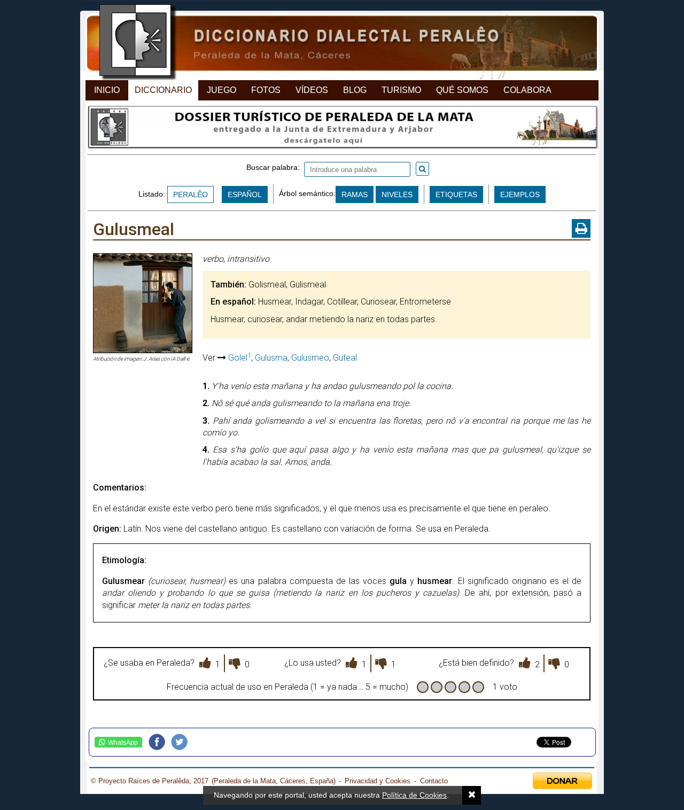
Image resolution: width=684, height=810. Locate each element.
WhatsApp (123, 742)
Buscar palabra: (275, 167)
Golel (239, 358)
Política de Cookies (414, 795)
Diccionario (163, 90)
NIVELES (397, 194)
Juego (221, 90)
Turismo (401, 90)
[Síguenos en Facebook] (160, 742)
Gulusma (271, 358)
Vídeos (312, 90)
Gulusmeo (310, 358)
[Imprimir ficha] (581, 228)
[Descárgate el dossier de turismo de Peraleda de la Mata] (342, 130)
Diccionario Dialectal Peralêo (332, 43)
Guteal (345, 358)
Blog (355, 90)
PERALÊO (190, 194)
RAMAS (354, 194)
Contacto (434, 781)
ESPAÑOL (245, 194)
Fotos (266, 90)
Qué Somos (462, 90)
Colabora (527, 90)
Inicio (107, 90)
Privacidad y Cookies (377, 781)
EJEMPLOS (520, 194)
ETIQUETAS (456, 194)
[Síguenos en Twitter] (182, 742)
